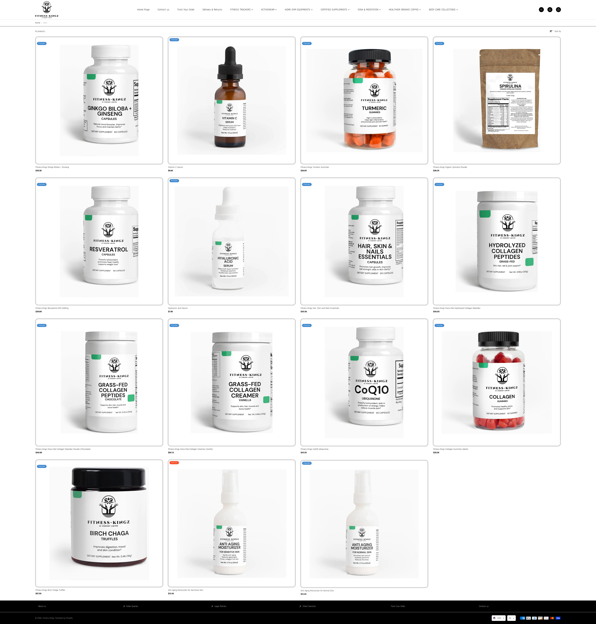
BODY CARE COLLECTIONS (442, 9)
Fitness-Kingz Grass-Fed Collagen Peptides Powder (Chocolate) (63, 449)
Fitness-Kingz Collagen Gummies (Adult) (450, 449)
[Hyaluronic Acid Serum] (232, 241)
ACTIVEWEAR (267, 9)
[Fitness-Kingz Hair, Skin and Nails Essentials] (364, 241)
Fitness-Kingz (48, 618)
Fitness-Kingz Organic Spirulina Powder (450, 167)
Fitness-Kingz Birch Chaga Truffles (50, 590)
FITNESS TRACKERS (240, 9)
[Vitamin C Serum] (232, 100)
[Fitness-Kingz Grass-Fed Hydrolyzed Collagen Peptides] (497, 241)
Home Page (143, 9)
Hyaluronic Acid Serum (178, 308)
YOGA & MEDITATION (368, 9)
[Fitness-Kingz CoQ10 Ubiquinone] (364, 382)
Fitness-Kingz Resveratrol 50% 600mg (52, 308)
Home (37, 22)
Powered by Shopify (64, 618)
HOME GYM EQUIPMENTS (297, 9)
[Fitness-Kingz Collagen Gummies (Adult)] (497, 382)
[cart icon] (558, 9)
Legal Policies (220, 606)
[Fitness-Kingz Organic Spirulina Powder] (497, 100)
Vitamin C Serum (175, 167)
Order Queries (132, 606)
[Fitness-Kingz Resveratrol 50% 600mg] (99, 241)
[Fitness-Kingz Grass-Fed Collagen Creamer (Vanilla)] (232, 382)
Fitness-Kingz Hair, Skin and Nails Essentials (320, 308)
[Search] (541, 9)
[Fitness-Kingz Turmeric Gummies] (364, 100)
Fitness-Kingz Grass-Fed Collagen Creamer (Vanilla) (190, 449)
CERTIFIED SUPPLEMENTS (334, 9)
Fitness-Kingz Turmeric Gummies (315, 167)
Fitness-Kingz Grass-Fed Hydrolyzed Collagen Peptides (456, 308)
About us (42, 606)
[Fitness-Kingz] (46, 9)
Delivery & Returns (212, 9)
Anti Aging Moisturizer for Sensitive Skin (185, 590)
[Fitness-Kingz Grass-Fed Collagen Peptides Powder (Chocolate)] (99, 382)
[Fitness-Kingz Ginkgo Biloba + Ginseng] (99, 100)
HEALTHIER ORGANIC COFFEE (404, 9)
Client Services (309, 606)
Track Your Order (185, 9)
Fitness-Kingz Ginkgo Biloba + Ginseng (52, 167)
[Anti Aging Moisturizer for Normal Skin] (364, 523)
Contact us (163, 9)
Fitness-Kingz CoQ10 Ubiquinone (314, 449)
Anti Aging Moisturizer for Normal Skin (317, 590)
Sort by (558, 31)
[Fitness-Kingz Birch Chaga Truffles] (99, 523)
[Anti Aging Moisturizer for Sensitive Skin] (232, 523)
